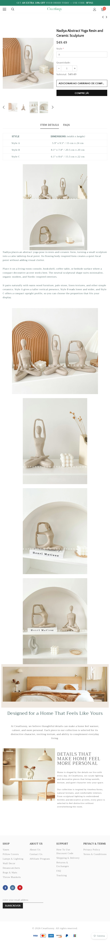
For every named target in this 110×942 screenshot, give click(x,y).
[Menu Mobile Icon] (4, 9)
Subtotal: (61, 74)
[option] (28, 63)
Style (60, 48)
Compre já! (82, 93)
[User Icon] (94, 9)
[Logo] (54, 9)
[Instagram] (12, 887)
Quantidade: (63, 62)
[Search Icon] (12, 9)
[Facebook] (5, 887)
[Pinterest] (19, 887)
